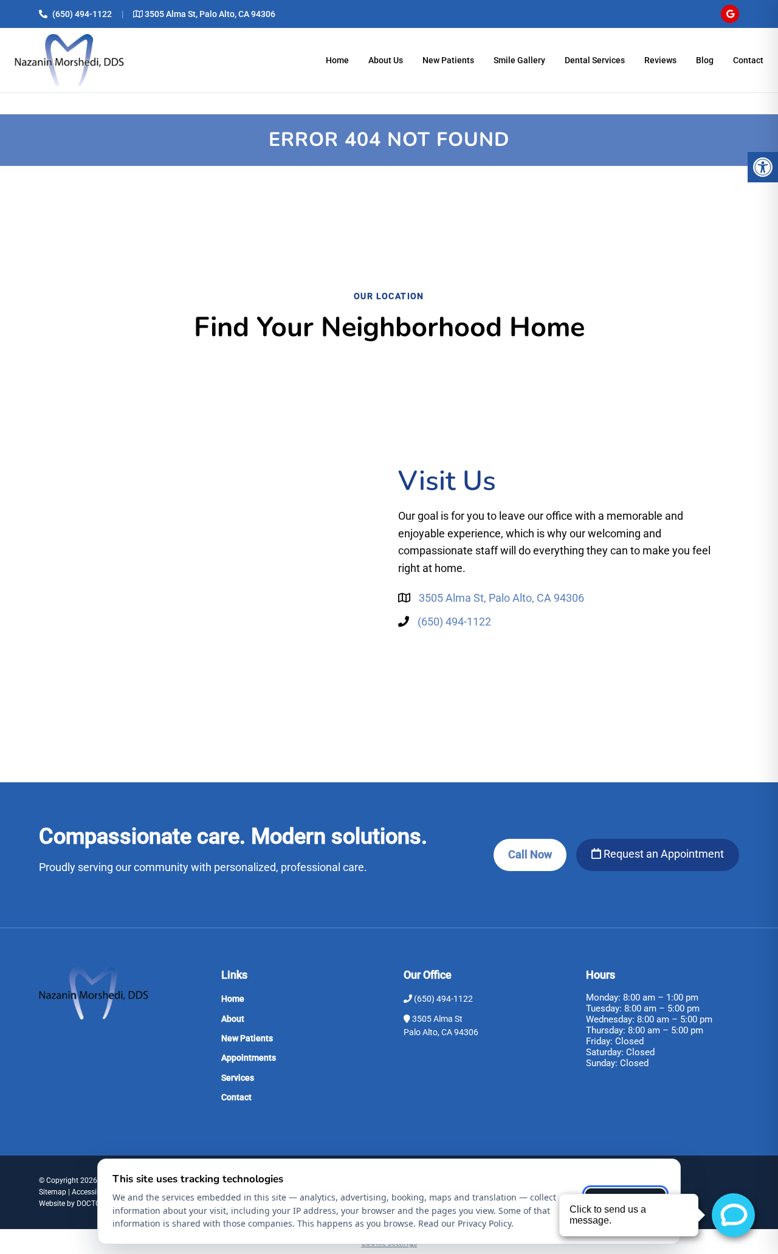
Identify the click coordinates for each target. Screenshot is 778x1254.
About (232, 1019)
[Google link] (730, 14)
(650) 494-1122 (82, 14)
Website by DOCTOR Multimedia (91, 1203)
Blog (705, 60)
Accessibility (92, 1192)
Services (237, 1078)
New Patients (448, 60)
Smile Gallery (519, 60)
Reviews (660, 60)
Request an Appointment (662, 853)
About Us (385, 60)
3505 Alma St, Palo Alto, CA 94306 (210, 14)
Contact (748, 60)
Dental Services (595, 60)
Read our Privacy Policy (464, 1223)
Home (337, 60)
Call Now (530, 854)
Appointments (248, 1058)
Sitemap (52, 1192)
